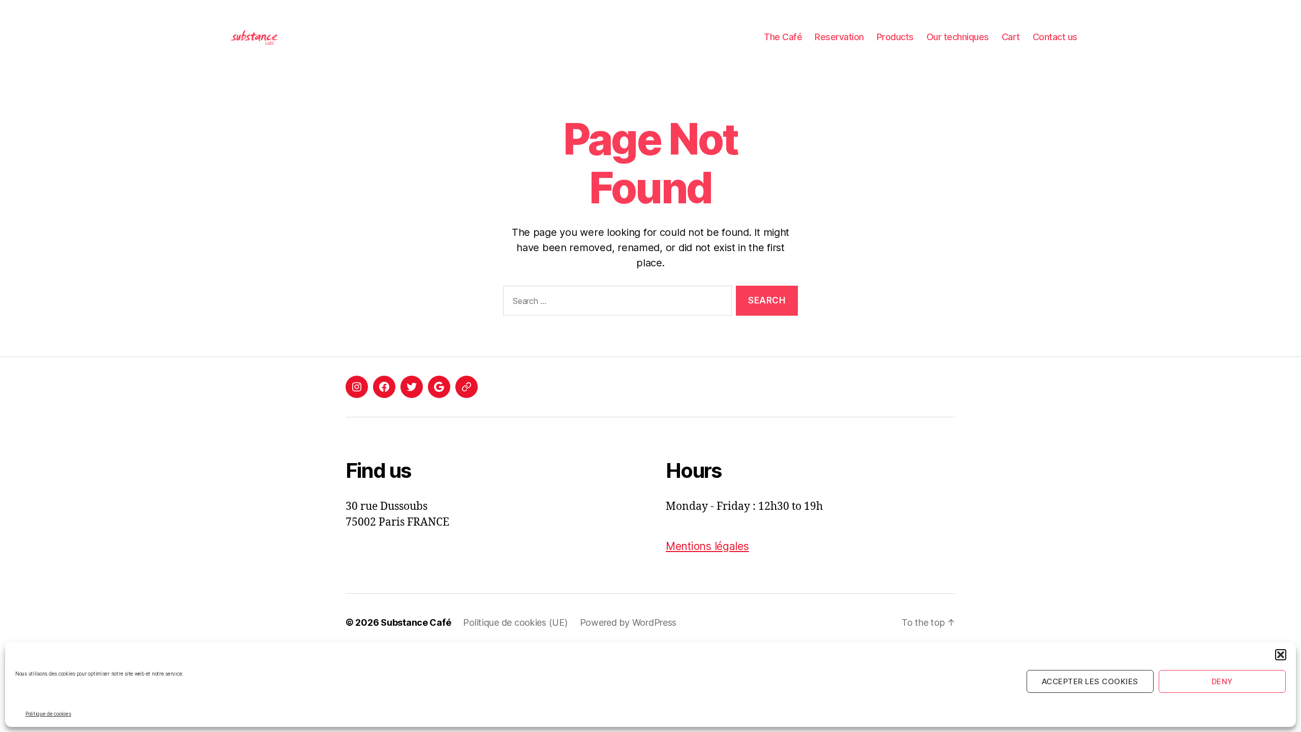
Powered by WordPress (628, 622)
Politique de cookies (48, 714)
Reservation (839, 37)
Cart (1011, 37)
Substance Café (416, 622)
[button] (1281, 655)
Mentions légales (707, 546)
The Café (783, 37)
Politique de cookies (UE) (515, 622)
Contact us (1055, 37)
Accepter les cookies (1090, 681)
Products (895, 37)
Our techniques (957, 37)
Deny (1222, 681)
